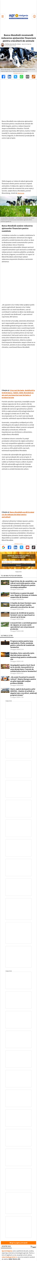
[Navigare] (2, 16)
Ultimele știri (7, 635)
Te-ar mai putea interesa (11, 576)
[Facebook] (3, 76)
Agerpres (21, 193)
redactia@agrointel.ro (9, 1257)
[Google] (3, 547)
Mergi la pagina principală (18, 1243)
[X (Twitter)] (15, 76)
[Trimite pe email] (27, 76)
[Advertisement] (18, 6)
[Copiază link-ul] (33, 76)
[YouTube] (27, 547)
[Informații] (34, 16)
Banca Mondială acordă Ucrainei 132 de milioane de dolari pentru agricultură (18, 514)
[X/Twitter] (21, 547)
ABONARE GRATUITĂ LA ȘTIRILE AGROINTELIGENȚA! (18, 556)
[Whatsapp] (21, 76)
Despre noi (6, 1246)
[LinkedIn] (9, 76)
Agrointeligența (7, 1251)
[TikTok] (33, 547)
